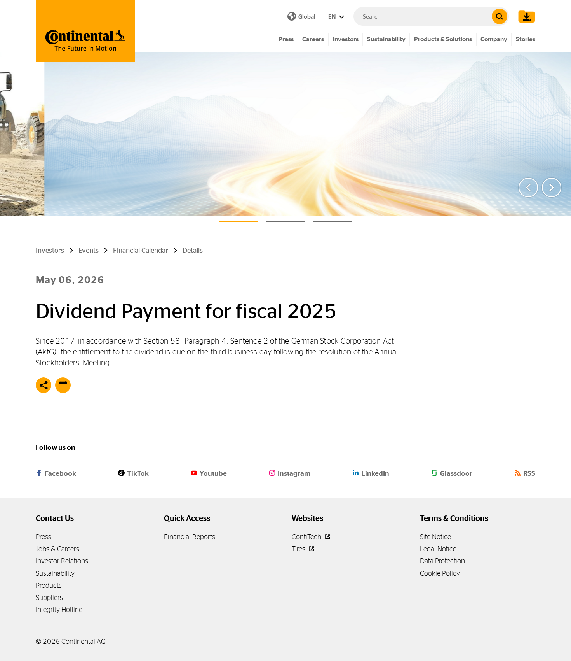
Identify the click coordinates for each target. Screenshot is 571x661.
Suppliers (49, 597)
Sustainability (386, 39)
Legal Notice (438, 548)
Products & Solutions (443, 39)
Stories (525, 39)
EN (332, 16)
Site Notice (435, 536)
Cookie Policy (440, 573)
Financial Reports (189, 536)
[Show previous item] (528, 187)
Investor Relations (62, 561)
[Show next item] (551, 187)
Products (49, 585)
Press (286, 39)
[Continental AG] (85, 31)
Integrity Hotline (59, 609)
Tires (299, 548)
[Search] (499, 16)
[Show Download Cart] (524, 16)
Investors (346, 39)
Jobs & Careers (57, 548)
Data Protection (442, 561)
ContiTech (307, 536)
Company (493, 39)
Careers (313, 39)
